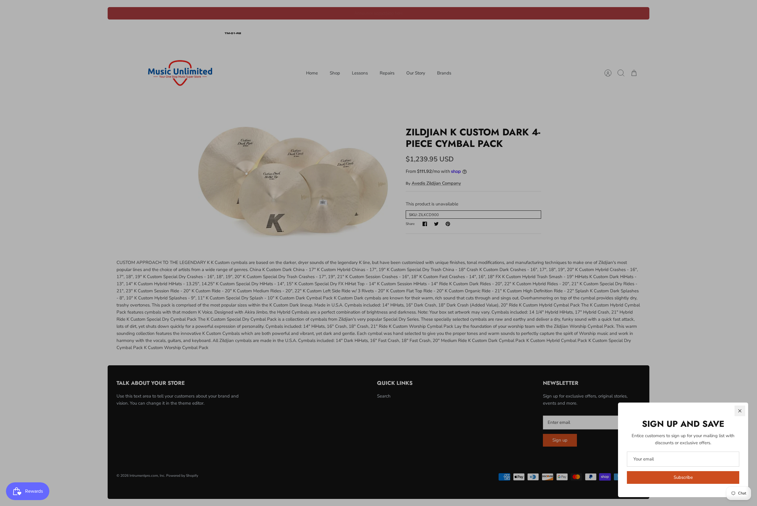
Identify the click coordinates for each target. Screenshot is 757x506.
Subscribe (683, 477)
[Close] (740, 411)
